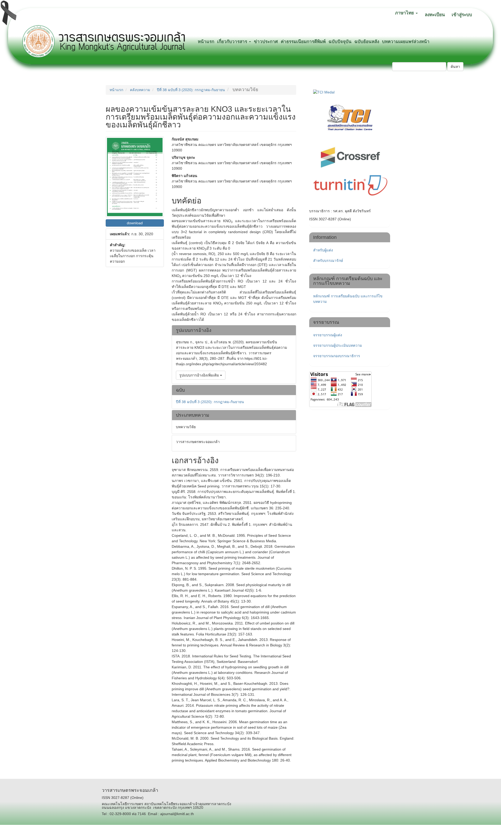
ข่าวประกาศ (266, 41)
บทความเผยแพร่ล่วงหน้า (406, 41)
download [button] (135, 223)
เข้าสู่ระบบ (462, 14)
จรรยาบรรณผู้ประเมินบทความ (337, 345)
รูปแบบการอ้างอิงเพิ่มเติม (199, 375)
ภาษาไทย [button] (405, 12)
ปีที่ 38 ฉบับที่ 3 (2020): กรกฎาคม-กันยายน (191, 90)
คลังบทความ (140, 90)
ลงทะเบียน (435, 14)
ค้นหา (455, 66)
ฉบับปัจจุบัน (340, 41)
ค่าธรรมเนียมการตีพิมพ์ (303, 41)
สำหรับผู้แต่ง (323, 250)
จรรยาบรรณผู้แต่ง (327, 335)
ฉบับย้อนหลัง (366, 41)
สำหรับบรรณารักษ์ (328, 260)
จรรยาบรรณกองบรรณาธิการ (336, 356)
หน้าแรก (206, 41)
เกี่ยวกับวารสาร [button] (232, 41)
